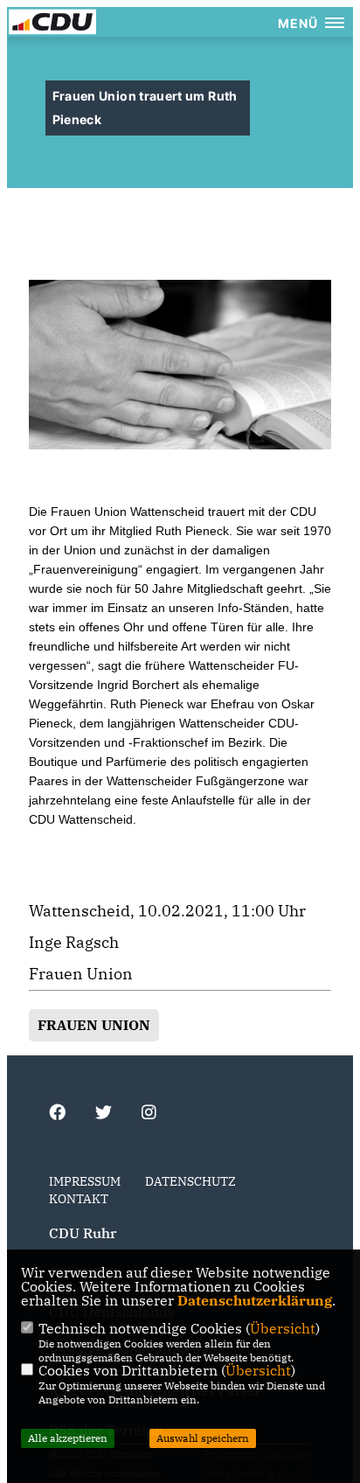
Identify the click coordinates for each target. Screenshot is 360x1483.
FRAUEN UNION (94, 1024)
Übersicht (282, 1328)
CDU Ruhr (82, 1233)
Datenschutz (190, 1181)
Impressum (85, 1181)
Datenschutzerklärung (254, 1300)
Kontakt (78, 1199)
